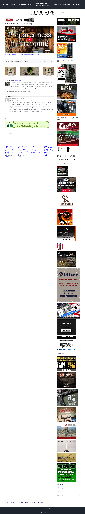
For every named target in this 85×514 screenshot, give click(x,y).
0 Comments (8, 156)
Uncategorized (31, 54)
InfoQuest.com (51, 508)
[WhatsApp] (47, 61)
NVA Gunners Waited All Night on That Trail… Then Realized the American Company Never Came (49, 151)
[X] (40, 61)
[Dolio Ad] (29, 67)
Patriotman (8, 54)
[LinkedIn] (45, 61)
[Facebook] (38, 61)
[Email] (49, 61)
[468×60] (19, 18)
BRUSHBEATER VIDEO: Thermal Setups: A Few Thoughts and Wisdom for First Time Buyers (9, 150)
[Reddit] (43, 61)
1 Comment (36, 54)
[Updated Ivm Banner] (27, 121)
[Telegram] (51, 61)
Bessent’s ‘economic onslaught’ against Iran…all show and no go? (35, 149)
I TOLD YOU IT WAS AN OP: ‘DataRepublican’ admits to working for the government (23, 150)
